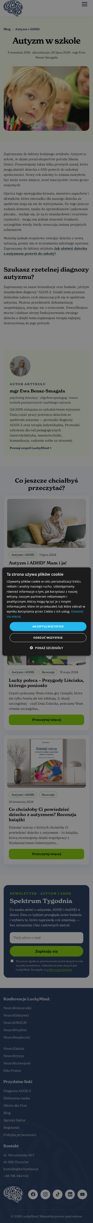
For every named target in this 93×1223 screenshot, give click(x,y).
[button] (46, 647)
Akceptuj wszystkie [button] (48, 626)
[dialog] (46, 611)
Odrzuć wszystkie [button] (48, 637)
